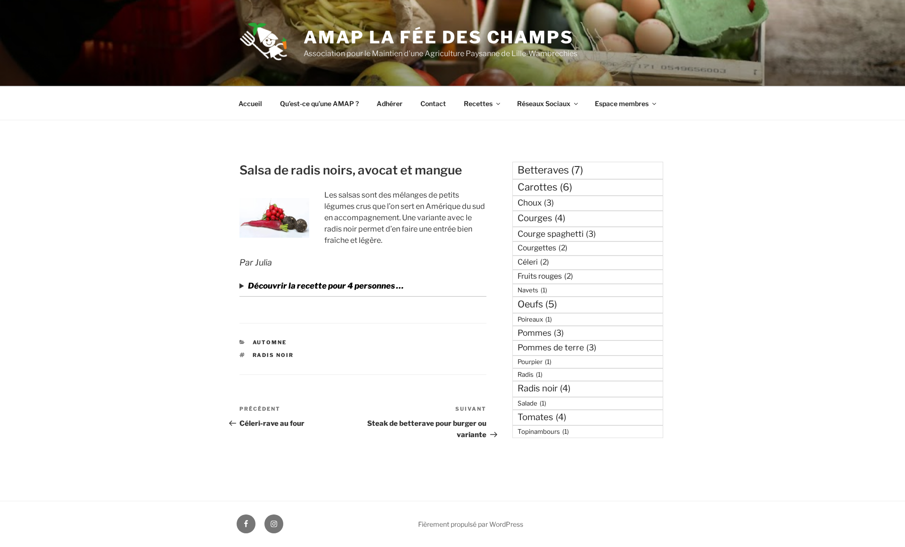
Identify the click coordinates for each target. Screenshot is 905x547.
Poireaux (535, 319)
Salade (532, 403)
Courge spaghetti (557, 234)
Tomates (542, 417)
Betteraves (550, 170)
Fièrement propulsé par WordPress (470, 524)
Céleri (533, 261)
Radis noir (273, 355)
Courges (541, 218)
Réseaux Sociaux (543, 103)
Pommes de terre (557, 347)
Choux (536, 202)
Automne (270, 342)
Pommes (541, 333)
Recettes (478, 103)
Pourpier (534, 361)
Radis (530, 374)
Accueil (250, 103)
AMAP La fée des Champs (438, 37)
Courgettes (543, 247)
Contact (433, 103)
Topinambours (543, 431)
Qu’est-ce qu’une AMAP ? (319, 103)
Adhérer (390, 103)
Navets (532, 290)
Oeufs (537, 304)
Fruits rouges (545, 276)
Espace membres (622, 103)
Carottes (545, 187)
